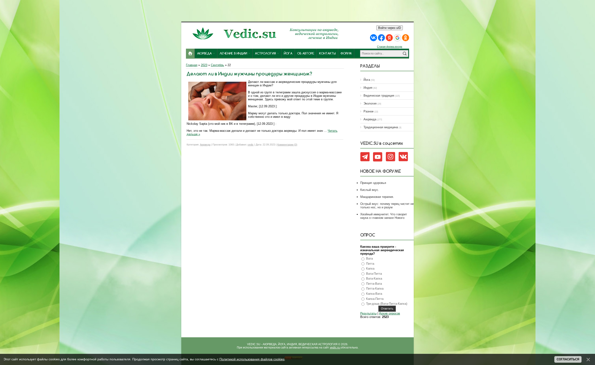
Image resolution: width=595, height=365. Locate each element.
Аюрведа (205, 144)
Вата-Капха (374, 278)
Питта (370, 263)
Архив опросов (389, 313)
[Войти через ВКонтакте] (373, 37)
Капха (370, 268)
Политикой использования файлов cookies (251, 359)
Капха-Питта (374, 299)
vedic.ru (335, 347)
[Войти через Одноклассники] (405, 37)
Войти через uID (389, 28)
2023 (204, 65)
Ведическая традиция (379, 95)
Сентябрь (217, 65)
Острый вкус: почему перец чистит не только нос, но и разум (387, 205)
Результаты (368, 313)
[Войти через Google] (397, 37)
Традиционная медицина (381, 127)
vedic (251, 144)
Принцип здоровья (373, 183)
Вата (369, 258)
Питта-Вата (374, 283)
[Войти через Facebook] (381, 37)
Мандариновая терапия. (377, 197)
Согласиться (568, 359)
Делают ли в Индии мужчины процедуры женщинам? (249, 74)
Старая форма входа (389, 46)
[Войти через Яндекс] (389, 37)
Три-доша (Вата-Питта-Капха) (386, 303)
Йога (367, 79)
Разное (369, 111)
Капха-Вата (374, 293)
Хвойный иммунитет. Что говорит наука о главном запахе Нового (383, 216)
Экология (370, 103)
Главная (191, 65)
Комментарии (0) (287, 144)
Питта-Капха (374, 288)
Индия (368, 87)
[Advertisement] (297, 10)
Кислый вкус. (369, 190)
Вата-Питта (374, 273)
